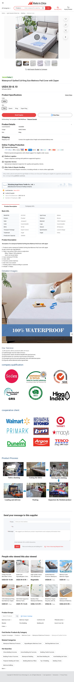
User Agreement (47, 675)
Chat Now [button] (56, 115)
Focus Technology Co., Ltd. (25, 675)
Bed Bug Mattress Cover (52, 643)
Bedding (23, 13)
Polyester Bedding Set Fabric (11, 661)
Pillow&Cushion (59, 620)
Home (3, 13)
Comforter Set (41, 620)
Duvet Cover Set (59, 623)
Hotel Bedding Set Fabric (60, 656)
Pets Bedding (23, 623)
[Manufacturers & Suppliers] (37, 3)
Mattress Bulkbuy (8, 665)
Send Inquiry (19, 115)
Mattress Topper (24, 620)
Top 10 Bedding (44, 661)
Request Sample (32, 119)
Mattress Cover (30, 13)
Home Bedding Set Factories (28, 652)
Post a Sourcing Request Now (53, 546)
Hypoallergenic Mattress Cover (33, 643)
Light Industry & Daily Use (13, 13)
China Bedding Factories (10, 652)
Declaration (55, 675)
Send (17, 546)
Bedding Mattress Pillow (30, 661)
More (3, 668)
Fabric (4, 626)
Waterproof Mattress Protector (12, 643)
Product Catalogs (27, 616)
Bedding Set (40, 623)
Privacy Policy (63, 675)
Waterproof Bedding (27, 656)
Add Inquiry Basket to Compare (37, 69)
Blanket (4, 623)
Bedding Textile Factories (47, 652)
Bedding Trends (57, 661)
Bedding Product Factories (10, 656)
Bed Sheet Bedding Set (43, 656)
